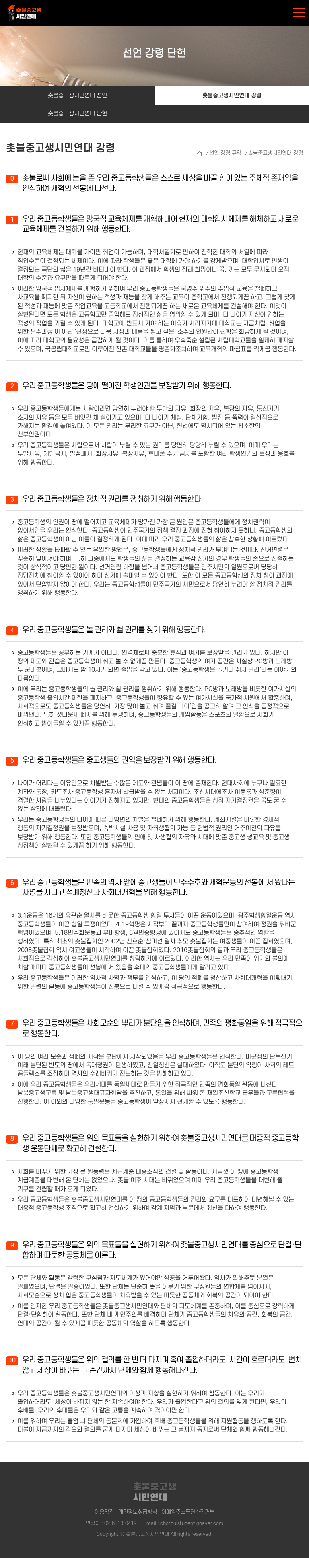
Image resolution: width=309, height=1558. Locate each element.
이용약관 (104, 1512)
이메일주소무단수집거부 (187, 1512)
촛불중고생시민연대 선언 (77, 95)
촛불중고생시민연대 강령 (232, 95)
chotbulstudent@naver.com (191, 1523)
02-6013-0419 (120, 1523)
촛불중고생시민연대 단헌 (77, 113)
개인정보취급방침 (137, 1512)
